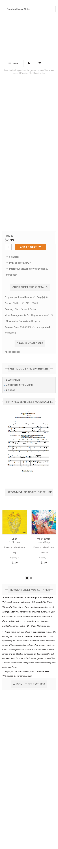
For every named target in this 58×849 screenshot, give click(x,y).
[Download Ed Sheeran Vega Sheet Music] (14, 522)
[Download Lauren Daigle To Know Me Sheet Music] (44, 522)
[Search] (52, 4)
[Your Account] (29, 63)
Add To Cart (29, 247)
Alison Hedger (31, 321)
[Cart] (39, 63)
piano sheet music (27, 607)
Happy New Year (39, 315)
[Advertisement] (29, 37)
